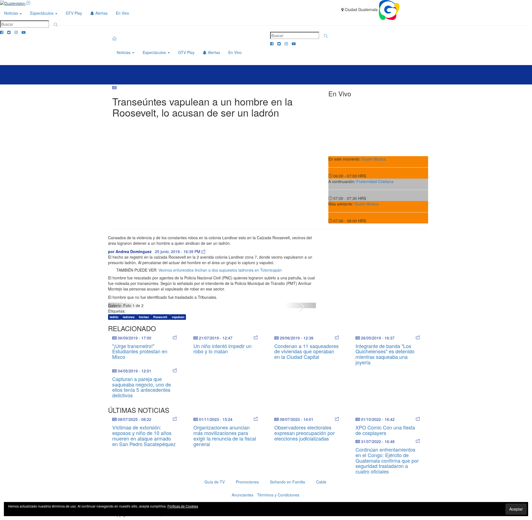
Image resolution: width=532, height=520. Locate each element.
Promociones (247, 482)
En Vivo (122, 13)
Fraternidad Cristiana (374, 181)
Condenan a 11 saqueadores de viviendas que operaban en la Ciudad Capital (306, 351)
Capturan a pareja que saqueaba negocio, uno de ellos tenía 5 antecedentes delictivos (141, 387)
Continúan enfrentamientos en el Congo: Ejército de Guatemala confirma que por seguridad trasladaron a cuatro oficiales (387, 460)
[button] (55, 24)
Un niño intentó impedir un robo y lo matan (222, 348)
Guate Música (374, 159)
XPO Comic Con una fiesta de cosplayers (385, 430)
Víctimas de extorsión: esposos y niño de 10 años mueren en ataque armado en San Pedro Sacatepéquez (144, 435)
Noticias (11, 13)
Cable (321, 482)
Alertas (101, 13)
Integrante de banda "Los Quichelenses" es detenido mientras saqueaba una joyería (385, 354)
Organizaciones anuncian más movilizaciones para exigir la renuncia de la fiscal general (224, 435)
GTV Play (74, 13)
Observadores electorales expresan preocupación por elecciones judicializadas (304, 433)
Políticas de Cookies (182, 506)
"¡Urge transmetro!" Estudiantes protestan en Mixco (139, 351)
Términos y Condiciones (278, 495)
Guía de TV (214, 482)
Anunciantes (242, 495)
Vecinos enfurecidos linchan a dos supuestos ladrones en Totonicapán (220, 270)
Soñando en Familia (287, 482)
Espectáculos (42, 13)
